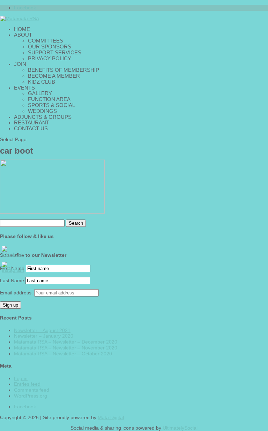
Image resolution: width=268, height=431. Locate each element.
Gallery (40, 93)
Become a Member (54, 76)
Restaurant (31, 122)
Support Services (54, 52)
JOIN (20, 64)
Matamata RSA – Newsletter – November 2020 (65, 348)
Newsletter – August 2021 (42, 330)
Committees (45, 41)
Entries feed (27, 384)
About (23, 35)
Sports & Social (51, 105)
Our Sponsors (49, 46)
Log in (21, 378)
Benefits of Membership (63, 70)
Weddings (42, 111)
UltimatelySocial (180, 428)
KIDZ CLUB (41, 82)
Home (22, 29)
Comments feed (31, 390)
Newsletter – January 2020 (43, 336)
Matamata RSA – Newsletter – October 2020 (63, 353)
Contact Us (31, 128)
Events (24, 88)
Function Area (49, 99)
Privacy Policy (49, 58)
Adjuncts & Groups (43, 117)
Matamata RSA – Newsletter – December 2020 (65, 342)
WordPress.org (30, 396)
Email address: (17, 292)
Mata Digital (111, 417)
